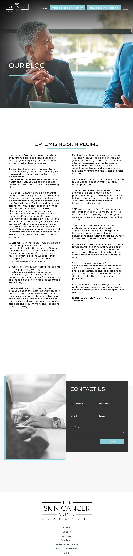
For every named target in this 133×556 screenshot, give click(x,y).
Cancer (67, 531)
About (66, 527)
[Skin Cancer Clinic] (17, 7)
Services (66, 536)
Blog (66, 552)
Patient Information (66, 544)
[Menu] (125, 8)
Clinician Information (66, 548)
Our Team (66, 540)
